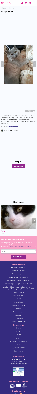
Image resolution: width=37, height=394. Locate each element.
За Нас (18, 299)
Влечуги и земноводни (18, 341)
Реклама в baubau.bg (18, 267)
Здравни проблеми (19, 322)
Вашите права (18, 292)
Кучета (18, 328)
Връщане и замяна (18, 274)
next (34, 220)
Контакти (18, 302)
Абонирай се (18, 256)
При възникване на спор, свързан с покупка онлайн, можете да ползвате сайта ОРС (19, 288)
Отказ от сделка (18, 295)
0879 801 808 (20, 361)
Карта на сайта (18, 305)
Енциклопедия (18, 312)
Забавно (18, 315)
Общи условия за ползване (18, 277)
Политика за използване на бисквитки (18, 284)
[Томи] (18, 217)
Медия (18, 308)
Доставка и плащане (18, 271)
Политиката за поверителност (21, 246)
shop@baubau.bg (21, 363)
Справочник (18, 318)
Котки (18, 331)
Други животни (19, 348)
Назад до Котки (8, 8)
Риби (18, 344)
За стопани (18, 351)
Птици (18, 334)
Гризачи (18, 338)
